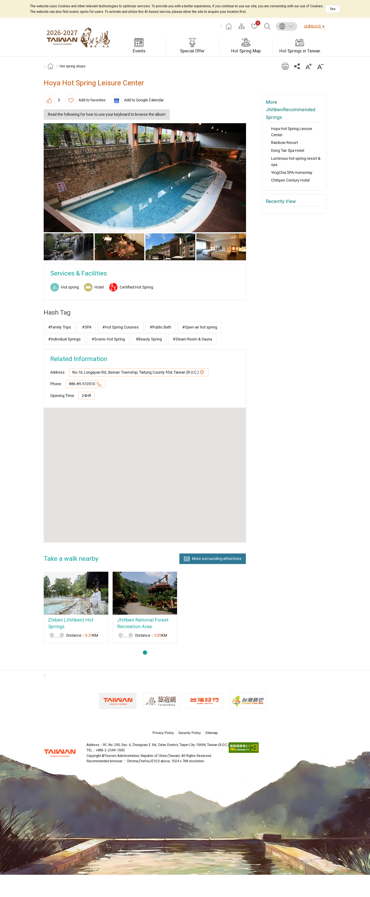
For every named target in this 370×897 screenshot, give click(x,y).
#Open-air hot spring (199, 327)
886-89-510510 (82, 384)
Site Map (241, 26)
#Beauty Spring (149, 339)
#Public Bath (160, 327)
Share (297, 66)
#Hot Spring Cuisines (120, 327)
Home (228, 26)
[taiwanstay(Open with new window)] (161, 701)
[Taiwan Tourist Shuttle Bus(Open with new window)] (204, 701)
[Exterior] (170, 246)
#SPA (86, 327)
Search (267, 26)
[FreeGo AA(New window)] (244, 752)
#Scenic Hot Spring (108, 339)
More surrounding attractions (217, 558)
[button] (145, 652)
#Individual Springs (64, 339)
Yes (333, 9)
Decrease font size (320, 66)
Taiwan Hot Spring (78, 37)
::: (221, 26)
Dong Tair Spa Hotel (287, 150)
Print (285, 66)
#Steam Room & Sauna (192, 339)
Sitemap (211, 733)
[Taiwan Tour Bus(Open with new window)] (248, 701)
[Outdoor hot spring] (145, 177)
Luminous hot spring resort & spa (295, 161)
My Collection (258, 23)
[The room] (221, 246)
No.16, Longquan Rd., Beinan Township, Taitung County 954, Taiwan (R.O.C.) (135, 372)
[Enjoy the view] (69, 246)
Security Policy (189, 733)
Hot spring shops (72, 66)
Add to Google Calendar (144, 100)
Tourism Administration (60, 753)
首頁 (50, 66)
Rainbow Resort (284, 142)
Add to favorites (92, 100)
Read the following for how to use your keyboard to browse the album (107, 114)
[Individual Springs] (120, 246)
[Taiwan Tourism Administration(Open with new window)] (117, 701)
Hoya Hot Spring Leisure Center (291, 131)
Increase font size (308, 66)
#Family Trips (59, 327)
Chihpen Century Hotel (290, 180)
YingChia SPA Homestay (291, 172)
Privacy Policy (163, 733)
